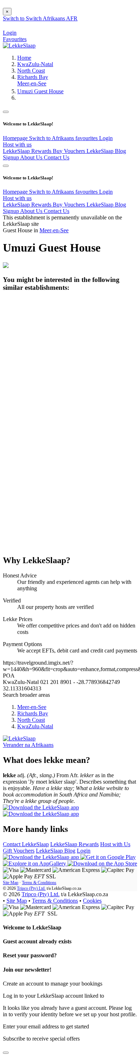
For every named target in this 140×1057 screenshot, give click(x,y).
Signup (11, 157)
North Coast (31, 71)
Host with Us (115, 844)
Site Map (10, 882)
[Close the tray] (6, 1053)
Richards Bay (32, 77)
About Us (32, 157)
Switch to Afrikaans (52, 138)
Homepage (16, 138)
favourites (87, 138)
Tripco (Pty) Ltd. (31, 888)
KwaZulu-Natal (35, 64)
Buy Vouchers (70, 151)
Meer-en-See (31, 83)
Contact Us (56, 157)
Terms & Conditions (39, 882)
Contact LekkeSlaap (26, 844)
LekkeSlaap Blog (106, 151)
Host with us (17, 145)
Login (106, 138)
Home (24, 58)
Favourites (15, 39)
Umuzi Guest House (40, 91)
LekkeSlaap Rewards (28, 151)
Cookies (92, 901)
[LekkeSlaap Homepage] (19, 46)
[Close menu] (6, 112)
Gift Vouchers (18, 851)
